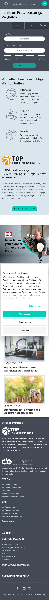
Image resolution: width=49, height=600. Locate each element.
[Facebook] (17, 587)
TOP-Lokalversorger (16, 564)
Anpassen (23, 322)
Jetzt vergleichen (25, 65)
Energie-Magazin (13, 539)
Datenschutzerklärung (35, 594)
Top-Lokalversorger (25, 208)
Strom (6, 25)
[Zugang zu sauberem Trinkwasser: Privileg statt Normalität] (24, 347)
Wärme (6, 533)
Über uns (8, 521)
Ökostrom (18, 25)
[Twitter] (24, 588)
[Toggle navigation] (44, 3)
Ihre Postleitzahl (11, 34)
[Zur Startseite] (20, 4)
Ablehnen (24, 330)
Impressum (9, 594)
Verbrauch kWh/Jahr (12, 45)
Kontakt (20, 594)
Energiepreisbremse (15, 576)
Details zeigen (35, 306)
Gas (30, 25)
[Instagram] (30, 587)
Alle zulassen (24, 314)
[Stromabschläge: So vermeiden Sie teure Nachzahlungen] (24, 389)
